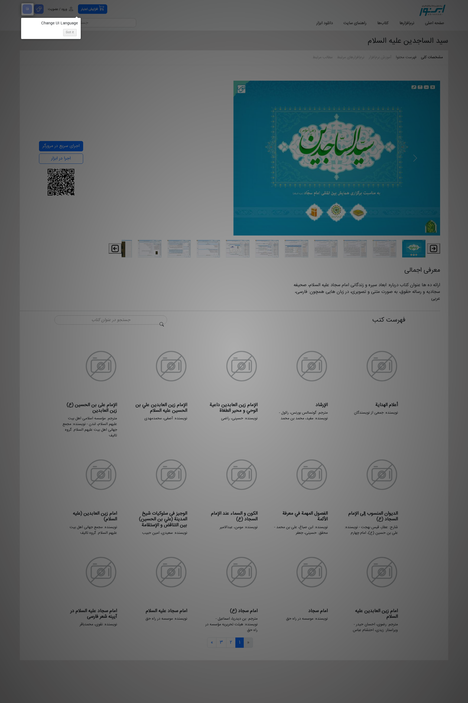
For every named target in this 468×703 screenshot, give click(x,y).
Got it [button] (70, 32)
